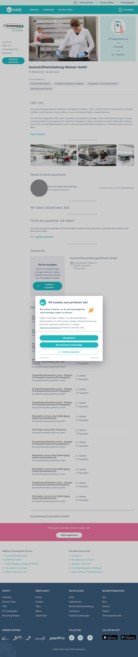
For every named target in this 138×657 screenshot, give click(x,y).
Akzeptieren (69, 338)
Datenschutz (44, 358)
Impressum (94, 358)
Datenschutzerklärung (50, 327)
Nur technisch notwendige (69, 345)
